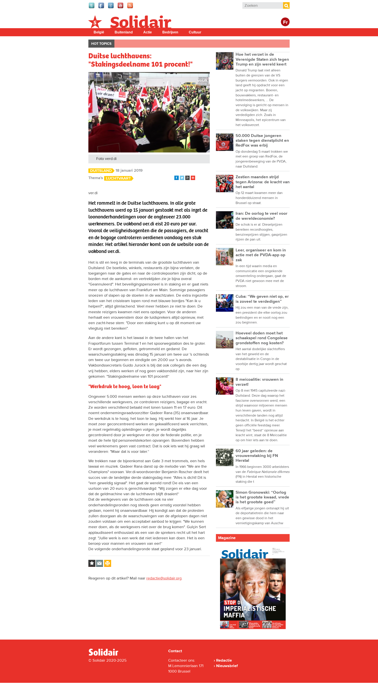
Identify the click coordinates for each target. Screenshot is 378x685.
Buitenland (124, 32)
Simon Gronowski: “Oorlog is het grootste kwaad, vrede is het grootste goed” (262, 497)
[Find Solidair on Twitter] (91, 7)
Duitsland (101, 170)
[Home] (107, 654)
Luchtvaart (118, 178)
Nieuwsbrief (227, 665)
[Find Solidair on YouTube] (120, 7)
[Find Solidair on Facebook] (101, 7)
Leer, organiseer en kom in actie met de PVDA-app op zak (261, 255)
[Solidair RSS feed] (130, 7)
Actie (147, 32)
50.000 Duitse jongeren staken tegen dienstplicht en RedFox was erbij (262, 140)
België (99, 32)
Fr (285, 22)
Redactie (224, 660)
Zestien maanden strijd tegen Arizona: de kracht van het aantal (263, 182)
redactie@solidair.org (164, 578)
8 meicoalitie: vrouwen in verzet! (259, 382)
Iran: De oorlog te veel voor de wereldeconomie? (261, 216)
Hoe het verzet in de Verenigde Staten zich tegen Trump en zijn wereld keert (262, 59)
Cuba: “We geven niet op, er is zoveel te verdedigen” (262, 299)
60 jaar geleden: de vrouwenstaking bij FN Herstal (257, 455)
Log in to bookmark (91, 563)
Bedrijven (170, 32)
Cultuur (195, 32)
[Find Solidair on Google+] (111, 7)
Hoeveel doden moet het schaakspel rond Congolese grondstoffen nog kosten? (262, 338)
